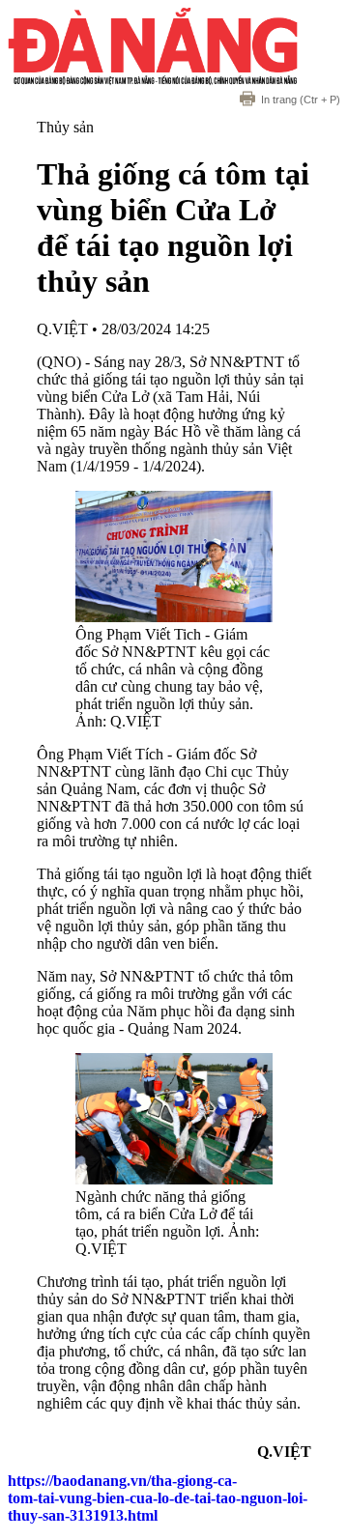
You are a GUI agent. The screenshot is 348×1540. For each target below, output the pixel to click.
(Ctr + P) (300, 99)
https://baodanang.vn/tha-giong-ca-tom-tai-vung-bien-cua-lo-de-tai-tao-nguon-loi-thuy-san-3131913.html (157, 1498)
